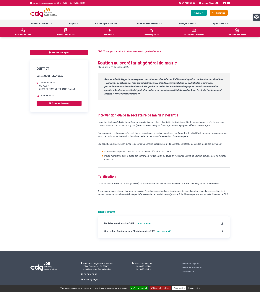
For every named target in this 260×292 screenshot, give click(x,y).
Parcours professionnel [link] (106, 23)
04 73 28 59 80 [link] (188, 3)
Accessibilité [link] (188, 271)
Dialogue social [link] (186, 23)
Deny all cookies (161, 288)
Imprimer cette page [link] (60, 52)
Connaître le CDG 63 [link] (40, 23)
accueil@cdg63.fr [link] (210, 3)
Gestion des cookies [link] (192, 267)
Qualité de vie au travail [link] (148, 23)
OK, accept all (140, 288)
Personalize (179, 288)
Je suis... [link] (197, 13)
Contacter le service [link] (60, 103)
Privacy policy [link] (194, 288)
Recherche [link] (220, 13)
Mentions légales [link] (190, 263)
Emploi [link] (72, 23)
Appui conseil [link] (219, 23)
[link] (256, 17)
